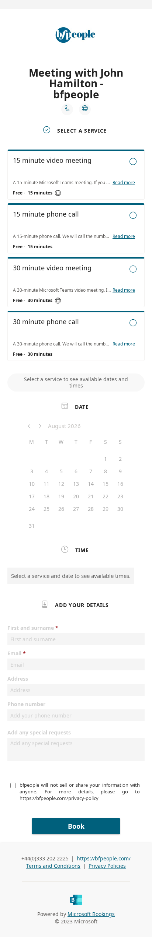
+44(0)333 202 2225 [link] (45, 858)
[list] (76, 257)
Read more (124, 182)
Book (76, 826)
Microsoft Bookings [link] (91, 913)
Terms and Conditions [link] (53, 865)
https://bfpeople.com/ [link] (104, 858)
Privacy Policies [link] (107, 865)
